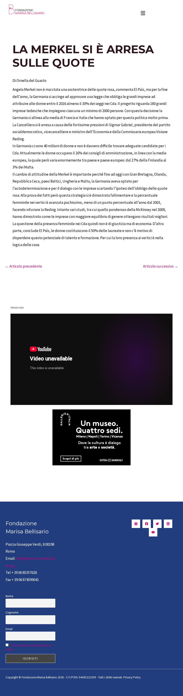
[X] (157, 523)
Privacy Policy (132, 677)
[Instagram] (136, 523)
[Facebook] (146, 523)
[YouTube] (153, 532)
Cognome (12, 612)
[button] (143, 13)
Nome (9, 596)
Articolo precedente (23, 266)
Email (9, 629)
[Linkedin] (168, 523)
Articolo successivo (160, 266)
